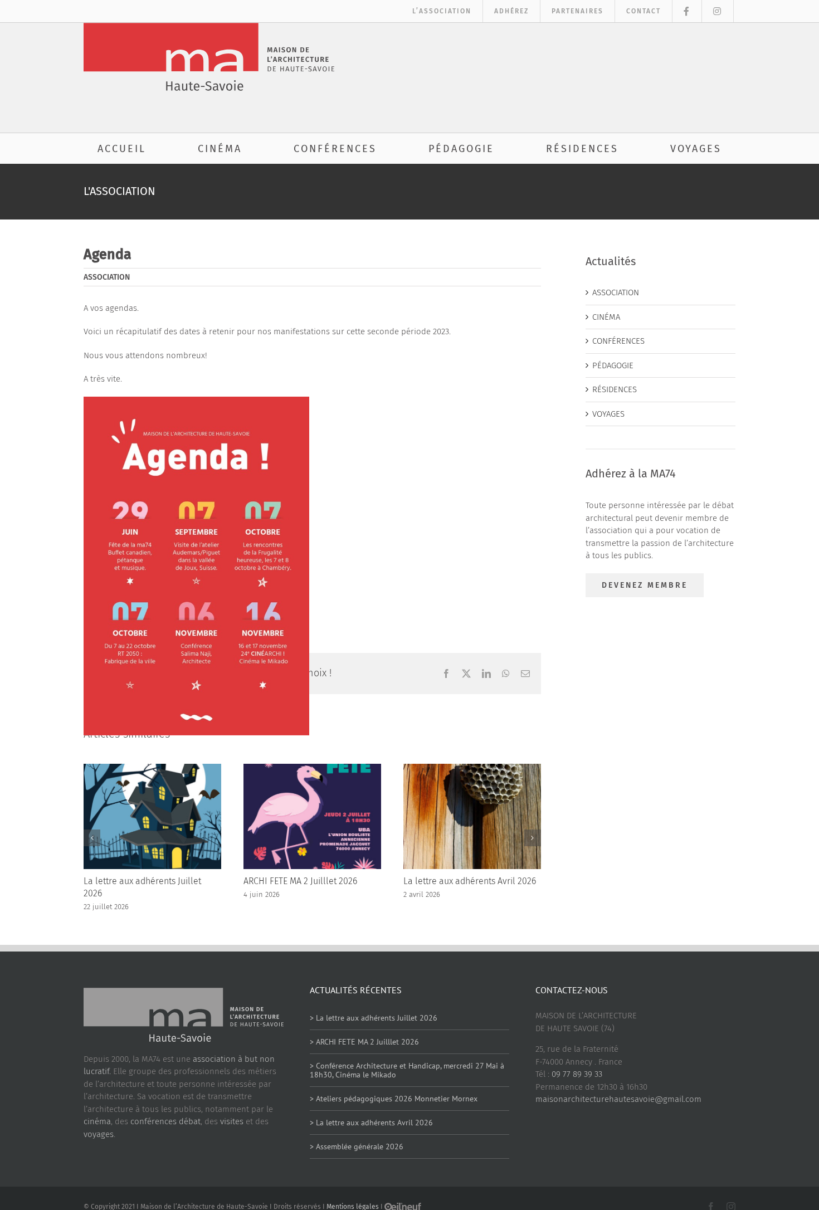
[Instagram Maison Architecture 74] (718, 11)
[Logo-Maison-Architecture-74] (209, 27)
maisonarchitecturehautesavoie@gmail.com (618, 1099)
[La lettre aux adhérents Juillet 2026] (152, 769)
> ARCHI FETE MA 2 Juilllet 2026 (364, 1042)
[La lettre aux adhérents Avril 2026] (472, 769)
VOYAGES (608, 414)
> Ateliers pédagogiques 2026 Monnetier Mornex (393, 1099)
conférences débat (165, 1121)
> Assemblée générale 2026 (356, 1146)
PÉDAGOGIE (612, 365)
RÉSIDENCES (614, 389)
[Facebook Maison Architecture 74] (687, 11)
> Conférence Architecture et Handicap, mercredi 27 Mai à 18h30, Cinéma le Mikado (407, 1070)
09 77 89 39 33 (577, 1074)
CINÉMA (606, 317)
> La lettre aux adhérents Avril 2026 (371, 1123)
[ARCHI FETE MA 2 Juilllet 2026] (312, 769)
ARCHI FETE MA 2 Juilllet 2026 (300, 881)
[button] (92, 838)
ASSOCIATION (107, 277)
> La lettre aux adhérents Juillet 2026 (373, 1018)
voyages (99, 1134)
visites (231, 1121)
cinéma (97, 1121)
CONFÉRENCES (618, 341)
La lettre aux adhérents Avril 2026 (469, 881)
